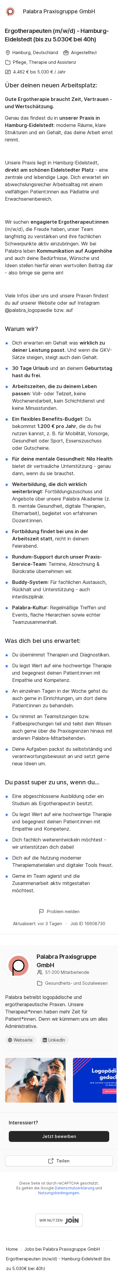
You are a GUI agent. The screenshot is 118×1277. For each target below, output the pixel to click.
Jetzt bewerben (59, 1136)
